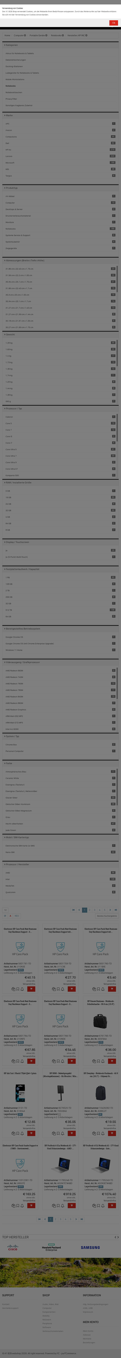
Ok (113, 23)
